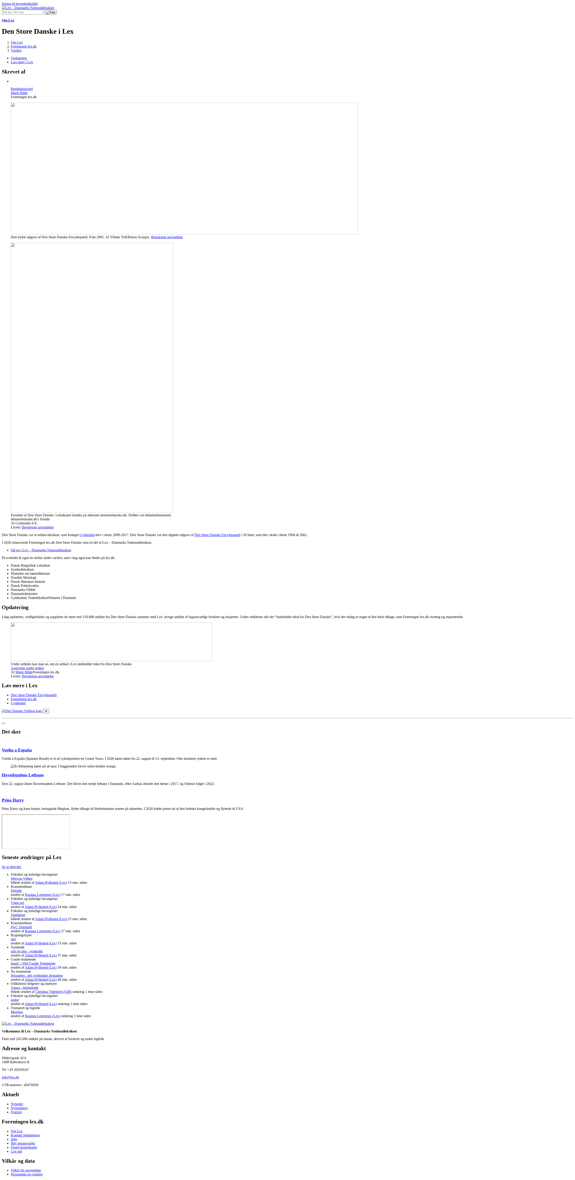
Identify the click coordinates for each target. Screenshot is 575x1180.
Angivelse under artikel (27, 668)
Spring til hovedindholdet (20, 4)
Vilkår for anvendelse (26, 1170)
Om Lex (17, 1131)
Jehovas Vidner (22, 878)
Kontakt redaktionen (25, 1135)
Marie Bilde (23, 672)
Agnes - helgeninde (24, 988)
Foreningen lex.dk (24, 699)
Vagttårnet (18, 915)
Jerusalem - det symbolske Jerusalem (37, 975)
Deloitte (16, 891)
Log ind (16, 1151)
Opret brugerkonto (24, 1147)
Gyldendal (87, 535)
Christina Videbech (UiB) (53, 992)
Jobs (14, 1139)
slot (13, 939)
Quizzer (16, 1112)
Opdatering (19, 58)
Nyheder (17, 1104)
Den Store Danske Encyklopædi (217, 535)
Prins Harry (13, 800)
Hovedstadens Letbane (23, 775)
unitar (15, 1000)
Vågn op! (17, 903)
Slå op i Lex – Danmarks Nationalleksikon (41, 550)
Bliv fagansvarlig (23, 1143)
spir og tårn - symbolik (27, 951)
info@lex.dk (10, 1077)
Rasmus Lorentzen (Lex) (42, 895)
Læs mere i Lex (22, 62)
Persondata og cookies (26, 1174)
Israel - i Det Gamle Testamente (33, 963)
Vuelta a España (17, 750)
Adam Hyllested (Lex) (51, 882)
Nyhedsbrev (19, 1108)
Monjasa (17, 1012)
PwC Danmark (21, 927)
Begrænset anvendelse (167, 237)
